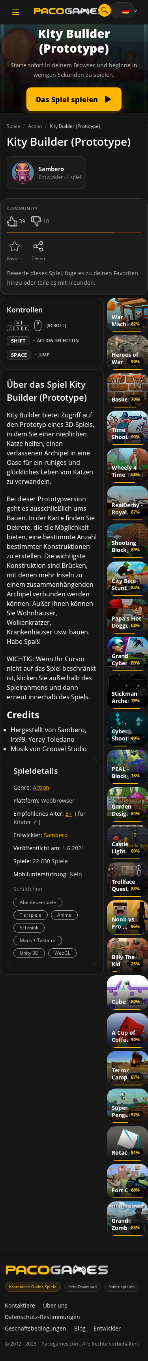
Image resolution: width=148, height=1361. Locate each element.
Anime (64, 915)
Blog (80, 1328)
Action (41, 787)
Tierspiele (30, 915)
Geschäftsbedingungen (35, 1328)
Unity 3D (29, 953)
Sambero (55, 835)
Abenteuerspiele (38, 902)
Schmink (29, 927)
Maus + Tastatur (38, 940)
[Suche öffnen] (104, 10)
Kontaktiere (20, 1305)
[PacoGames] (57, 1272)
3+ (69, 813)
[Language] (130, 11)
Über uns (55, 1305)
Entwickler (107, 1328)
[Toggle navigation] (16, 12)
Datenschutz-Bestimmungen (42, 1317)
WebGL (62, 953)
